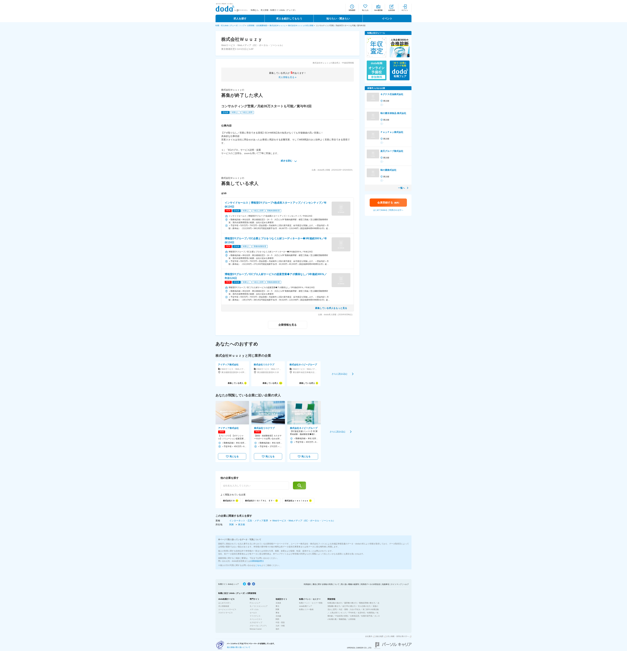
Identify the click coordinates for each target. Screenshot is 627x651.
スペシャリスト (256, 619)
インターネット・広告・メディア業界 (249, 520)
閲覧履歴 (352, 10)
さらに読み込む (340, 373)
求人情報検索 (223, 606)
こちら (258, 565)
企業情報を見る (287, 324)
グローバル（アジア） (259, 626)
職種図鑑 (342, 619)
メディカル (254, 609)
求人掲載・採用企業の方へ (398, 636)
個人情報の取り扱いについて (238, 647)
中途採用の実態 (341, 616)
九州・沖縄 (280, 626)
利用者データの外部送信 (370, 584)
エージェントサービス (227, 609)
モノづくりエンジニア (259, 606)
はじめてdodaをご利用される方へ (388, 210)
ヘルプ (406, 584)
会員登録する (388, 202)
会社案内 (368, 636)
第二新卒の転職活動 (371, 609)
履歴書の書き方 (350, 603)
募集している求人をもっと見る (331, 308)
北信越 (278, 616)
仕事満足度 (354, 616)
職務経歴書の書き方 (367, 603)
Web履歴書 (378, 10)
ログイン (405, 10)
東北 (277, 606)
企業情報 (351, 619)
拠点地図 (379, 636)
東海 (277, 613)
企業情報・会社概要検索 (257, 25)
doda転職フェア (305, 606)
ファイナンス (255, 616)
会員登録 (391, 10)
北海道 (278, 603)
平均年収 (351, 613)
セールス (253, 613)
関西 (277, 619)
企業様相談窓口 (257, 561)
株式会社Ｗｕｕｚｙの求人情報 (300, 25)
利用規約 (307, 584)
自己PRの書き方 (349, 606)
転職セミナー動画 (306, 609)
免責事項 (385, 584)
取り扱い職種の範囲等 (350, 584)
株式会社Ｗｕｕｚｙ (278, 25)
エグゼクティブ (256, 622)
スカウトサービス (225, 613)
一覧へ (401, 188)
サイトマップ (396, 584)
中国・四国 (280, 622)
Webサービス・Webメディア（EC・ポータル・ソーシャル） (303, 520)
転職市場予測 (366, 616)
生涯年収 (361, 613)
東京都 (241, 524)
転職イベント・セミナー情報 (310, 603)
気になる (365, 10)
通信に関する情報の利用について (326, 584)
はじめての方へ (224, 603)
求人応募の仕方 (364, 606)
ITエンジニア (255, 603)
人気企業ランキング (338, 613)
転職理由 (370, 613)
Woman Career (256, 629)
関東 (231, 524)
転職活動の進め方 (335, 603)
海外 (277, 629)
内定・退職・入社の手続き (349, 609)
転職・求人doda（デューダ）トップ (230, 25)
